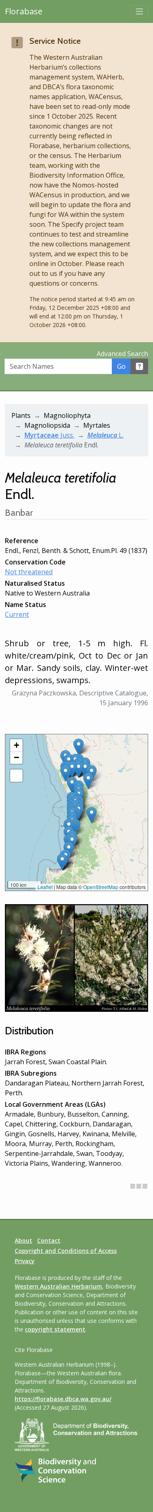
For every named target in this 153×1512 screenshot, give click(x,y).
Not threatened (29, 571)
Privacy (25, 1261)
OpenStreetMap (100, 886)
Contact (48, 1240)
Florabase (23, 11)
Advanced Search (122, 353)
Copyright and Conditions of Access (66, 1251)
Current (17, 614)
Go (121, 366)
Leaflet (45, 886)
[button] (85, 769)
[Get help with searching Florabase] (140, 366)
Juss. (49, 435)
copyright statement (55, 1329)
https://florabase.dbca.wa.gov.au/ (63, 1399)
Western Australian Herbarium (58, 1286)
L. (105, 435)
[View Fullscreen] (16, 776)
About (23, 1240)
